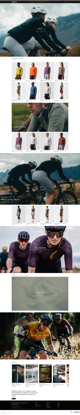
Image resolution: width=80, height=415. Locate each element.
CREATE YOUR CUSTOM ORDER (40, 295)
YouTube (58, 406)
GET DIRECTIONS (13, 386)
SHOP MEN (37, 31)
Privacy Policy (47, 406)
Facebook (59, 405)
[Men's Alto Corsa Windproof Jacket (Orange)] (33, 70)
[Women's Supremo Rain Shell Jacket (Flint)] (47, 90)
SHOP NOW (40, 251)
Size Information (48, 403)
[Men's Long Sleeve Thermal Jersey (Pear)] (19, 70)
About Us (36, 404)
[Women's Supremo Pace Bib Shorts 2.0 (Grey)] (33, 214)
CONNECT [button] (58, 402)
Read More (13, 398)
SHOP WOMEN (42, 31)
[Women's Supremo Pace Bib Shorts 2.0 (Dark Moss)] (61, 214)
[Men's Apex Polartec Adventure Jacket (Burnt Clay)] (61, 141)
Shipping (47, 404)
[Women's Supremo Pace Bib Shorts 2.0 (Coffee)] (61, 90)
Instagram (59, 403)
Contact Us (36, 406)
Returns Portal (48, 405)
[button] (31, 2)
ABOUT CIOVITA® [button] (37, 402)
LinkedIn (58, 404)
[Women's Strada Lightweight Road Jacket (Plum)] (47, 70)
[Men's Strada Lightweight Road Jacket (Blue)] (33, 90)
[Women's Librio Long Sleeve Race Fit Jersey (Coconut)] (61, 70)
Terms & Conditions (48, 407)
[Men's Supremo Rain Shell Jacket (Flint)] (47, 141)
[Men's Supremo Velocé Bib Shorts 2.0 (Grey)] (19, 214)
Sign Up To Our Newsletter (38, 405)
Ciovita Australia (2, 413)
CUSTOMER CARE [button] (48, 402)
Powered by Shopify (8, 413)
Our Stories (36, 403)
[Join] (32, 407)
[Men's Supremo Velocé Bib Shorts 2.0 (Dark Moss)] (19, 90)
